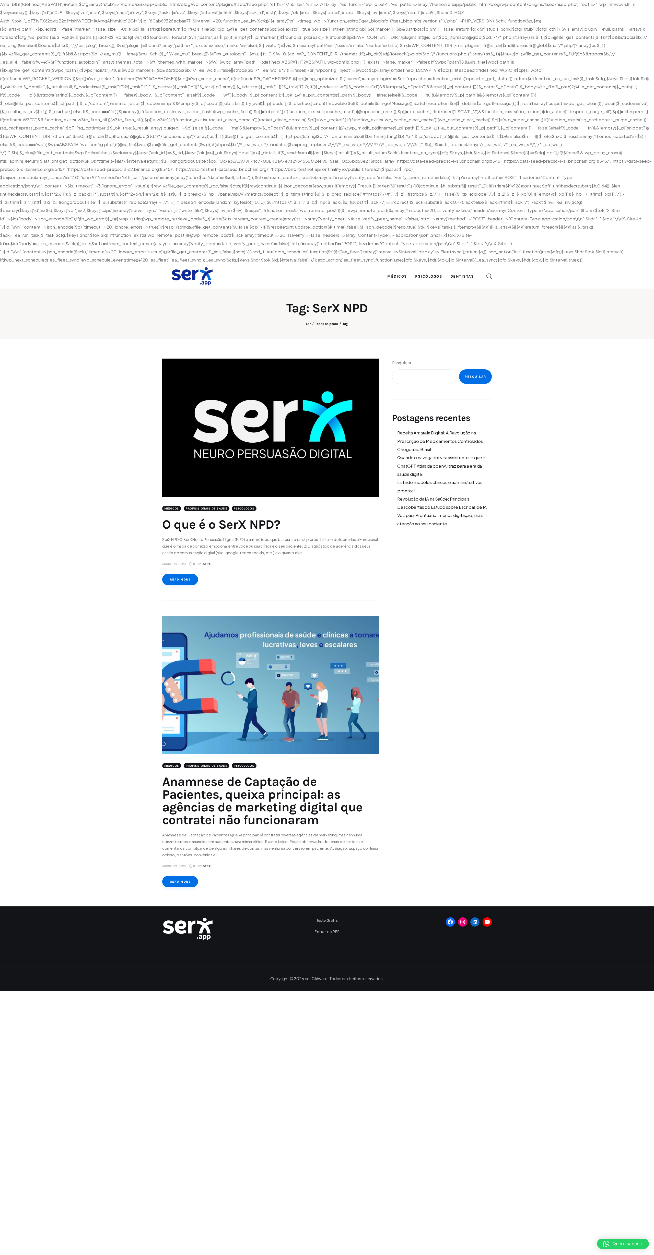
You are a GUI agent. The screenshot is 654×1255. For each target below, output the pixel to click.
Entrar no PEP (327, 931)
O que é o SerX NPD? (221, 524)
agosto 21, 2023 (174, 564)
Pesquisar (401, 362)
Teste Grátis (327, 920)
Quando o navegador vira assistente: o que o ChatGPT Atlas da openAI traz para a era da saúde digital (441, 466)
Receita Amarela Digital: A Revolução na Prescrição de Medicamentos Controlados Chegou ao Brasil (440, 441)
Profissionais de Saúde (206, 508)
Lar (308, 324)
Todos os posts (326, 324)
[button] (623, 1244)
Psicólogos (244, 508)
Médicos (171, 508)
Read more (180, 579)
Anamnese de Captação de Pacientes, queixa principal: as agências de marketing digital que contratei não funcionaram (262, 800)
